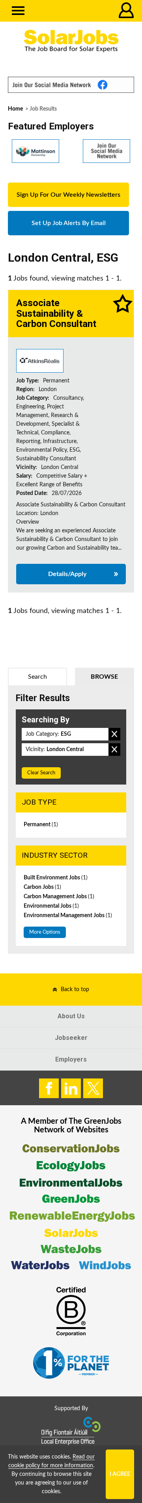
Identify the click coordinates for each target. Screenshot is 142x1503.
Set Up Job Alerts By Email (69, 223)
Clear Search (41, 773)
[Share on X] (93, 1088)
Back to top (75, 989)
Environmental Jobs (51, 906)
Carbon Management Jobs (59, 896)
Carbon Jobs (42, 887)
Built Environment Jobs (56, 878)
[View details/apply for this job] (40, 360)
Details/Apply (67, 574)
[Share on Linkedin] (71, 1088)
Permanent (41, 824)
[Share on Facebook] (49, 1088)
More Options (44, 932)
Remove (114, 734)
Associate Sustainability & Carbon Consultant (56, 313)
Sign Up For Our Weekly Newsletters (68, 195)
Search (37, 677)
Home (15, 109)
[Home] (71, 41)
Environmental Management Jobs (68, 915)
